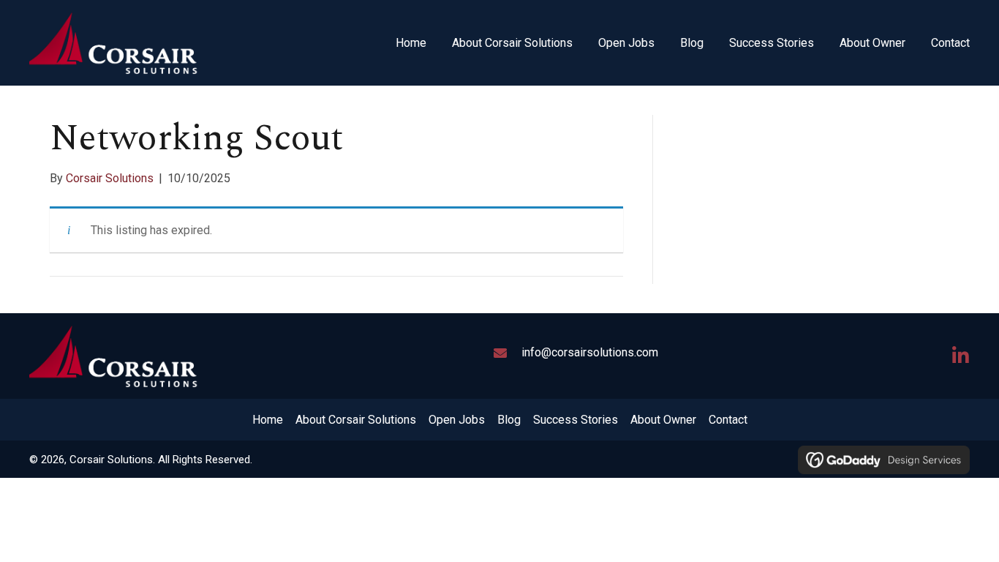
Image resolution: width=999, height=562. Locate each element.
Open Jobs (457, 420)
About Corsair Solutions (355, 420)
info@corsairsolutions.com (589, 352)
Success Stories (575, 420)
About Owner (663, 420)
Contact (728, 420)
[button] (960, 355)
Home (267, 420)
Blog (509, 420)
